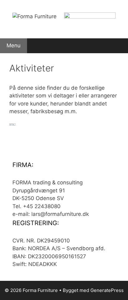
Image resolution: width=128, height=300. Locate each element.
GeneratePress (107, 290)
